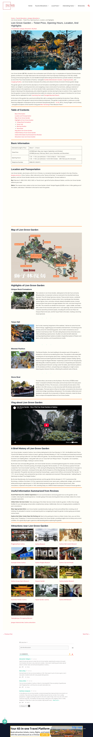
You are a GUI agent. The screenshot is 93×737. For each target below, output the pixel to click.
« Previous (22, 706)
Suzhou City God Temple (66, 562)
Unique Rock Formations (24, 122)
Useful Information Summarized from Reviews (28, 135)
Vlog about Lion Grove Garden (23, 130)
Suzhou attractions (29, 622)
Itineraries (81, 6)
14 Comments (15, 28)
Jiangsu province (16, 175)
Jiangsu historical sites (17, 622)
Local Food (55, 6)
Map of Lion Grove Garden (22, 118)
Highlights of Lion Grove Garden (24, 120)
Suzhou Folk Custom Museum (68, 544)
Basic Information (20, 114)
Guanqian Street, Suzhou (18, 562)
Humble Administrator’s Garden (53, 80)
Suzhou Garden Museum (66, 581)
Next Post (86, 634)
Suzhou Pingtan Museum (42, 562)
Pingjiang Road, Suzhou (18, 544)
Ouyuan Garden (40, 581)
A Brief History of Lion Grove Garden (25, 132)
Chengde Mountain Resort (51, 95)
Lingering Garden (68, 80)
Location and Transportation (23, 116)
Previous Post (7, 634)
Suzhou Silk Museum (65, 599)
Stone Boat (20, 128)
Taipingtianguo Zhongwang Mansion (21, 618)
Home (30, 6)
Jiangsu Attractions (25, 28)
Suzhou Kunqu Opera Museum (20, 581)
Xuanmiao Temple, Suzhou (19, 599)
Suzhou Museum (40, 544)
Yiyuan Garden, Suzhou (42, 599)
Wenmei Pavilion (21, 126)
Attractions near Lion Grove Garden (25, 137)
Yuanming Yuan (36, 95)
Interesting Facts (68, 6)
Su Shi (57, 102)
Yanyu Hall (20, 124)
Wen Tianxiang (44, 104)
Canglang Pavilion (16, 82)
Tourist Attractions (41, 6)
